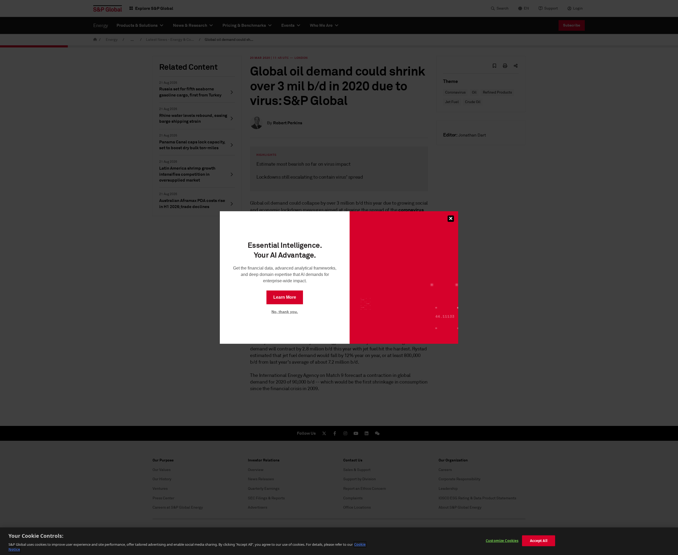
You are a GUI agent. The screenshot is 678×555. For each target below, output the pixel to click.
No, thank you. (284, 312)
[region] (339, 541)
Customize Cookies (502, 540)
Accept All (538, 540)
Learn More (284, 297)
